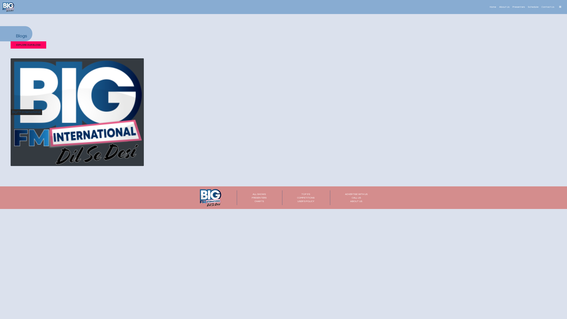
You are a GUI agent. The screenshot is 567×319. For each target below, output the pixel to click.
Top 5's (305, 194)
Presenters (519, 7)
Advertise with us (356, 194)
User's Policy (306, 201)
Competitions (306, 198)
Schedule (533, 7)
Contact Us (547, 7)
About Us (504, 7)
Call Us (356, 198)
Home (493, 7)
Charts (259, 201)
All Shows (259, 194)
